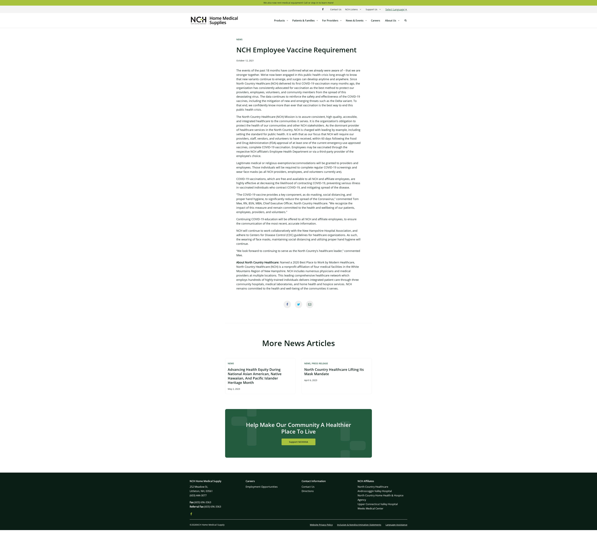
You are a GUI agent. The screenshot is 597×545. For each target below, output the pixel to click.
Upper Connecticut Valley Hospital (378, 504)
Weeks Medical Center (370, 508)
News (239, 39)
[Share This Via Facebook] (287, 304)
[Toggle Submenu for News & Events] (366, 20)
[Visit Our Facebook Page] (323, 9)
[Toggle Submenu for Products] (287, 20)
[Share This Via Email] (309, 304)
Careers (375, 20)
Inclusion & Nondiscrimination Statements (359, 524)
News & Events (354, 20)
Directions (308, 491)
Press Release (320, 363)
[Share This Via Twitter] (298, 304)
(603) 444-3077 (198, 495)
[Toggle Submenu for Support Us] (380, 9)
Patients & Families (303, 20)
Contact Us (335, 9)
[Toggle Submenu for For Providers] (341, 20)
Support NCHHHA (298, 441)
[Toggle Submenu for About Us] (398, 20)
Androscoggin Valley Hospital (375, 491)
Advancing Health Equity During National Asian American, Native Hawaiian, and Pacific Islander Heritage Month (255, 376)
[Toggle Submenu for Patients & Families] (317, 20)
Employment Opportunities (262, 486)
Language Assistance (396, 524)
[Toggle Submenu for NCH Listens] (360, 9)
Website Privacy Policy (321, 524)
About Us (390, 20)
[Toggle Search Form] (405, 20)
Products (279, 20)
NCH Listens (351, 9)
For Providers (330, 20)
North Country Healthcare (373, 486)
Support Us (371, 9)
